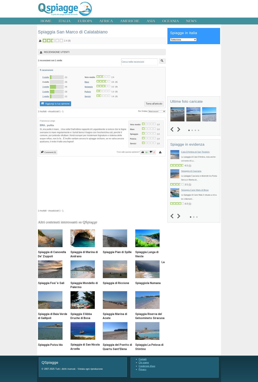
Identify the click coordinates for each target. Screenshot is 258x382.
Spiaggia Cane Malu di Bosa (195, 190)
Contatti (143, 359)
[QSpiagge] (65, 16)
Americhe (129, 21)
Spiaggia (89, 87)
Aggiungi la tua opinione (57, 103)
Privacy (142, 369)
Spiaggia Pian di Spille (117, 252)
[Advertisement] (102, 182)
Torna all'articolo (154, 103)
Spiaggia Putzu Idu (50, 344)
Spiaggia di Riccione (116, 283)
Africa (106, 21)
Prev (172, 129)
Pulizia (88, 92)
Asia (151, 21)
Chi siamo (144, 362)
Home (46, 21)
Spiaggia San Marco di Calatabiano (73, 31)
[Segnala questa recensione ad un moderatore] (161, 152)
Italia (65, 21)
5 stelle (45, 77)
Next (178, 129)
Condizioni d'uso (147, 366)
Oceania (170, 21)
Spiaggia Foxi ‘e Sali (51, 283)
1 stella (45, 96)
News (191, 21)
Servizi (88, 96)
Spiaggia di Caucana (191, 171)
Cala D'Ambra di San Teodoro (195, 152)
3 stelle (45, 87)
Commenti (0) (50, 152)
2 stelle (45, 92)
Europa (85, 21)
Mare (87, 82)
